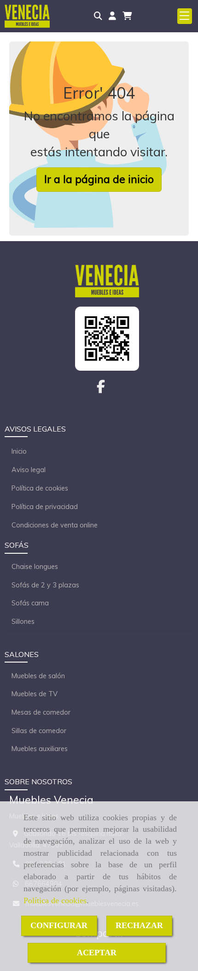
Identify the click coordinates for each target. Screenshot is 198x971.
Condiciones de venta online (55, 525)
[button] (112, 16)
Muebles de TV (35, 694)
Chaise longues (35, 566)
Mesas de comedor (41, 712)
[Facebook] (101, 389)
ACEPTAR (96, 952)
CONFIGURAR (58, 925)
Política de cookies (55, 900)
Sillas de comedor (39, 731)
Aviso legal (29, 470)
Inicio (19, 451)
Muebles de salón (38, 676)
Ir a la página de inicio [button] (99, 179)
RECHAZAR (139, 925)
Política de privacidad (45, 507)
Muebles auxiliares (40, 749)
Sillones (23, 621)
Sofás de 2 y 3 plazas (45, 585)
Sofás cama (30, 603)
